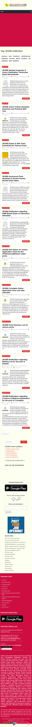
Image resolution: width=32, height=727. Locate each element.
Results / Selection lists (7, 367)
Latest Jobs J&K (9, 570)
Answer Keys (8, 566)
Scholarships (8, 568)
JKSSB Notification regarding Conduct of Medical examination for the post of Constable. (16, 398)
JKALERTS (7, 76)
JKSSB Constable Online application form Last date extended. (13, 290)
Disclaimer (4, 588)
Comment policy (6, 584)
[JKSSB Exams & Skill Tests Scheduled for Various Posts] (5, 154)
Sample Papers (9, 564)
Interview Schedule (10, 558)
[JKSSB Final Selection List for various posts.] (5, 335)
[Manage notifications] (28, 724)
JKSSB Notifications (11, 453)
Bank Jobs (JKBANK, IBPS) (12, 550)
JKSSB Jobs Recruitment (12, 449)
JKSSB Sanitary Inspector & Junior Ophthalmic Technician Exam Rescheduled (15, 72)
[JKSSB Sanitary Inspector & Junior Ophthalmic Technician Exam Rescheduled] (5, 83)
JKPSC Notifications (11, 455)
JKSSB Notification (23, 76)
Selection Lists (9, 556)
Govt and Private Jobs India (12, 538)
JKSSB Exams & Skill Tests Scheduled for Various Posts (14, 144)
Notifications (15, 76)
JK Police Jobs (9, 552)
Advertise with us (6, 582)
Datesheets (8, 562)
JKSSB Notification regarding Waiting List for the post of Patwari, (14, 362)
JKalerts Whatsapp (7, 600)
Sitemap (4, 605)
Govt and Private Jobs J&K (12, 540)
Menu (2, 11)
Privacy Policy (5, 602)
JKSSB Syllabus (10, 451)
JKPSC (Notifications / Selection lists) (15, 548)
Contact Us (5, 586)
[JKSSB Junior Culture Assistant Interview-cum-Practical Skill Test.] (5, 119)
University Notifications (12, 457)
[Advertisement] (16, 30)
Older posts (5, 434)
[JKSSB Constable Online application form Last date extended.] (5, 300)
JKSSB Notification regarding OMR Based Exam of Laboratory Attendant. (15, 213)
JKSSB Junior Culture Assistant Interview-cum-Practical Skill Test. (15, 109)
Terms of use (5, 607)
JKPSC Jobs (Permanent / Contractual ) (15, 546)
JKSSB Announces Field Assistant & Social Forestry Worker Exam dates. (13, 178)
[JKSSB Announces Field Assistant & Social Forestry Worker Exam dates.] (5, 189)
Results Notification (10, 554)
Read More (26, 98)
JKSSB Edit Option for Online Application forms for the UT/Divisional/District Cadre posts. (15, 253)
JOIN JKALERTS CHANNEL (8, 640)
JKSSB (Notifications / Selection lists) (15, 544)
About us (4, 580)
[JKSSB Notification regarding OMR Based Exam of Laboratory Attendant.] (5, 224)
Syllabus (7, 560)
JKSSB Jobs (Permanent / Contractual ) (15, 542)
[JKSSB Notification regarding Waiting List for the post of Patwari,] (5, 372)
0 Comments (5, 78)
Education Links (6, 591)
